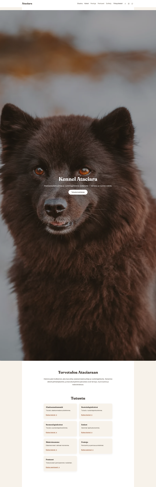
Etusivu (80, 3)
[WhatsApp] (132, 3)
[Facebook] (125, 3)
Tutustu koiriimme (78, 192)
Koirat (86, 3)
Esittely (108, 3)
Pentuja (93, 3)
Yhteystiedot (118, 3)
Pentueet (101, 3)
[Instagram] (128, 3)
